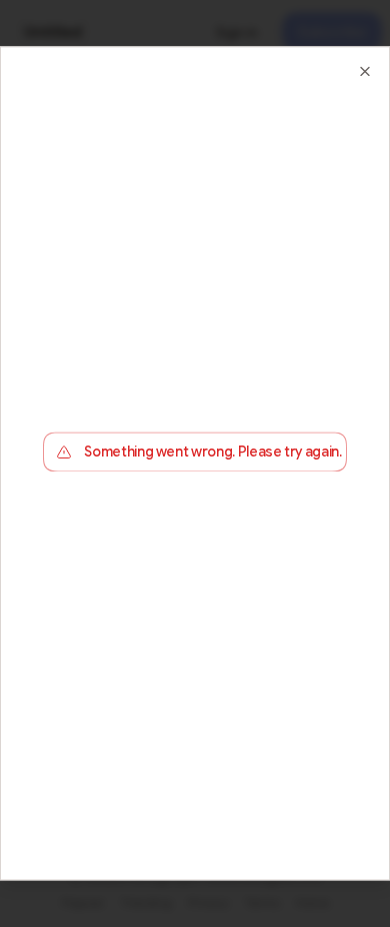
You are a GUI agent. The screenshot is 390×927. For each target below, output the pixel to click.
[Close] (365, 71)
